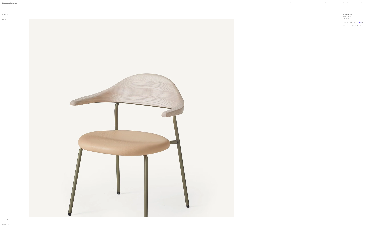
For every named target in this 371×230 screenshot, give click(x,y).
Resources (5, 225)
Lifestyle (5, 19)
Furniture (5, 15)
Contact (5, 220)
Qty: (344, 25)
